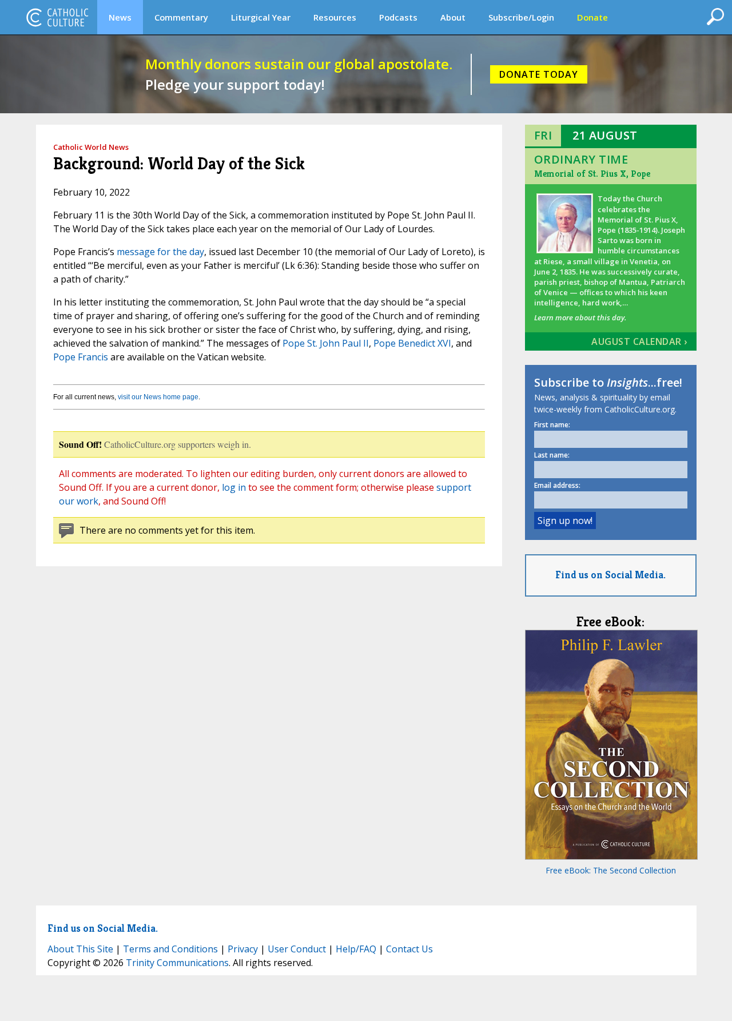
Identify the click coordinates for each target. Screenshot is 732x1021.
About (453, 17)
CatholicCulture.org (57, 17)
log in (234, 487)
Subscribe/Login (521, 17)
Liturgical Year (261, 17)
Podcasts (398, 17)
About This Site (80, 949)
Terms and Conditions (170, 949)
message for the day (160, 251)
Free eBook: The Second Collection (611, 870)
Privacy (243, 949)
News (120, 17)
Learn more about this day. (580, 317)
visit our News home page (158, 397)
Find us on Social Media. (610, 574)
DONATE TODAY (538, 74)
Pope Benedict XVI (412, 343)
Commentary (181, 17)
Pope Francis (80, 357)
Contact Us (409, 949)
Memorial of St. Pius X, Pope (592, 174)
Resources (334, 17)
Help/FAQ (356, 949)
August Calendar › (639, 341)
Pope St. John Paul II (326, 343)
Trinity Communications (177, 962)
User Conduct (297, 949)
